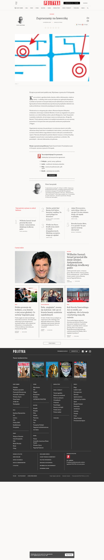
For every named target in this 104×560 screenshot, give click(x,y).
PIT (34, 390)
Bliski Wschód (17, 443)
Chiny (14, 448)
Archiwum (77, 409)
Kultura (43, 8)
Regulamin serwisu (45, 454)
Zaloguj (85, 3)
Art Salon (36, 430)
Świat (31, 8)
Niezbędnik (16, 404)
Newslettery (56, 8)
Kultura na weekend (59, 395)
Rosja (14, 446)
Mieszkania (36, 387)
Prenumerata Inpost (62, 351)
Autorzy (76, 411)
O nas (75, 416)
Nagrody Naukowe (38, 448)
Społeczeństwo (78, 397)
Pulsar (35, 439)
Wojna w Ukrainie (18, 436)
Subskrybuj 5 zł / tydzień (71, 3)
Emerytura (36, 394)
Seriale (35, 415)
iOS (67, 460)
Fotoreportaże (78, 392)
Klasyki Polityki (78, 404)
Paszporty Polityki (38, 425)
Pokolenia (76, 8)
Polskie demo (57, 410)
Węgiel (35, 392)
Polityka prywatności (45, 459)
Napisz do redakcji (18, 459)
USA (14, 441)
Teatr (34, 420)
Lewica (15, 418)
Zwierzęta (77, 406)
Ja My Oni (16, 401)
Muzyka (35, 411)
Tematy (76, 413)
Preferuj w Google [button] (83, 24)
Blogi (75, 387)
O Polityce (15, 465)
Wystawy (52, 14)
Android (71, 460)
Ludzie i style (77, 390)
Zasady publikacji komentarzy (47, 456)
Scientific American (18, 394)
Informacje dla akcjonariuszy (48, 465)
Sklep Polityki (78, 418)
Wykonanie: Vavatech (66, 475)
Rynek (37, 8)
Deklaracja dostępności (46, 462)
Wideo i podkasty (66, 8)
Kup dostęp (69, 554)
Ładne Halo (58, 475)
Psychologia (56, 405)
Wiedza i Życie (17, 397)
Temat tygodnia (57, 393)
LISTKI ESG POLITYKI (39, 399)
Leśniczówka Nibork (32, 475)
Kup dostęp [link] (52, 175)
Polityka (15, 387)
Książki (35, 408)
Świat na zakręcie (58, 398)
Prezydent (16, 427)
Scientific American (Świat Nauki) (41, 442)
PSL (14, 420)
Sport (75, 401)
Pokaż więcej (52, 343)
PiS (14, 415)
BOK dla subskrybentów (19, 462)
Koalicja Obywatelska (19, 413)
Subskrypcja (74, 351)
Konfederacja (17, 425)
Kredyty (35, 397)
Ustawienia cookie (44, 468)
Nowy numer (20, 8)
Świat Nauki (16, 399)
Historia (76, 394)
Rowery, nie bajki (58, 407)
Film (34, 413)
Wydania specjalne (18, 390)
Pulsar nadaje (57, 412)
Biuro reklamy (16, 456)
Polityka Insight (22, 475)
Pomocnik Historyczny (19, 392)
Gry (34, 422)
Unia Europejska (17, 439)
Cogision (54, 475)
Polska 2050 (16, 422)
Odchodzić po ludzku (80, 399)
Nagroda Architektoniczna (40, 427)
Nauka (49, 8)
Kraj (27, 8)
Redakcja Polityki (17, 454)
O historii (56, 402)
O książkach (56, 400)
